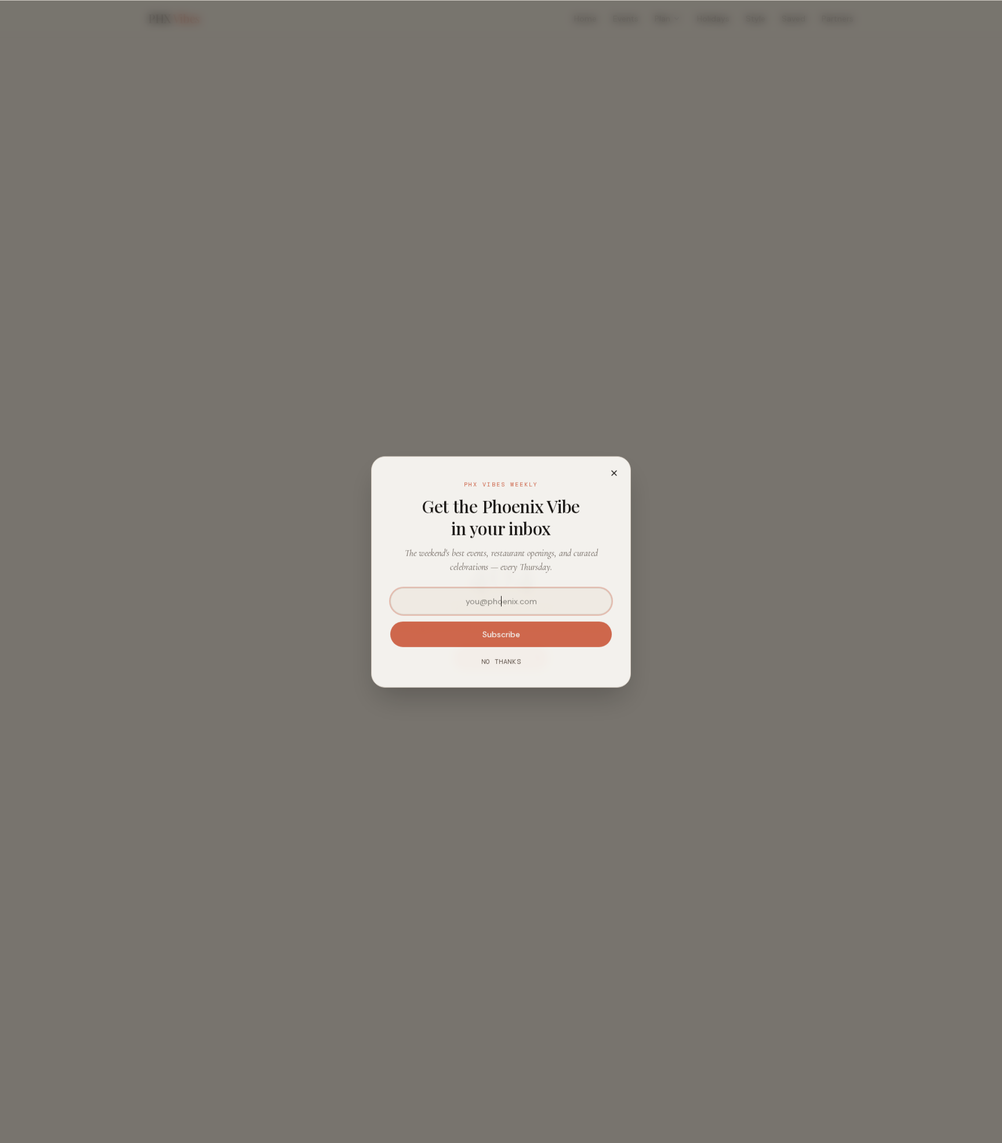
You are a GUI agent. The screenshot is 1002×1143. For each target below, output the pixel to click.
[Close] (614, 472)
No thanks (501, 661)
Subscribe (501, 634)
